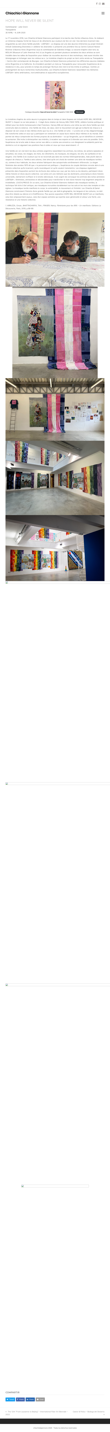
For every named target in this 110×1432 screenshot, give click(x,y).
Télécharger (79, 112)
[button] (103, 13)
